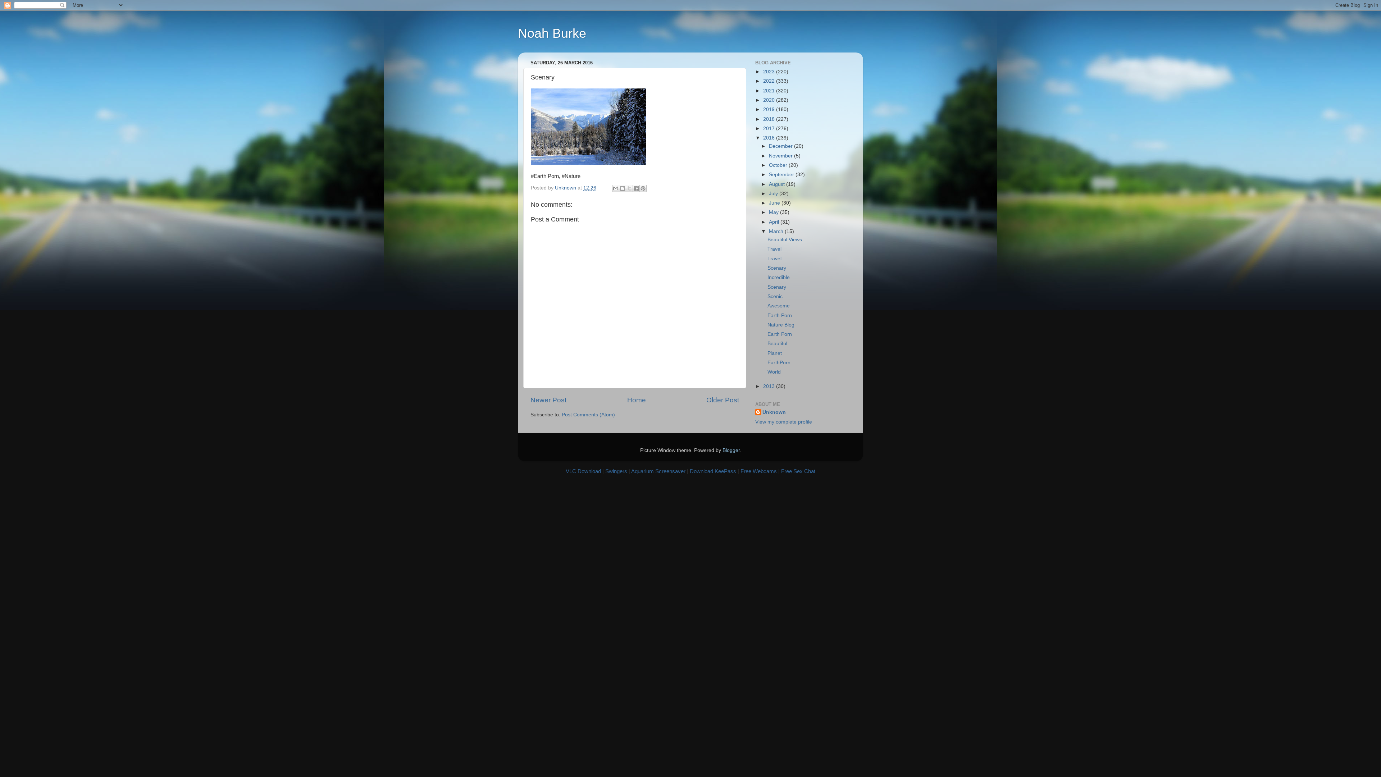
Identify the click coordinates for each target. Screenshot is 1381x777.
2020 (769, 100)
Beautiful (777, 343)
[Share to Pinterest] (643, 188)
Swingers (616, 471)
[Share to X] (629, 188)
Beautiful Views (784, 239)
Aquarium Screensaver (658, 471)
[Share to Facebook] (636, 188)
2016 (769, 138)
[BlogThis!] (622, 188)
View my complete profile (783, 422)
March (777, 231)
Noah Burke (552, 33)
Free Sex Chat (798, 471)
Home (636, 400)
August (777, 184)
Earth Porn (779, 315)
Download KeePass (713, 471)
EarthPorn (778, 362)
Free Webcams (758, 471)
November (781, 156)
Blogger (731, 450)
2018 (769, 119)
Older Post (722, 400)
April (774, 222)
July (774, 193)
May (774, 212)
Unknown (774, 412)
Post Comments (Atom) (588, 414)
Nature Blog (780, 325)
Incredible (778, 277)
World (774, 372)
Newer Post (548, 400)
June (775, 203)
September (782, 174)
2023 (769, 71)
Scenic (775, 296)
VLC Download (583, 471)
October (779, 165)
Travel (774, 249)
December (781, 146)
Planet (774, 353)
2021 (769, 90)
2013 (769, 386)
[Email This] (615, 188)
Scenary (776, 268)
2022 (769, 81)
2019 (769, 109)
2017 (769, 128)
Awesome (778, 305)
